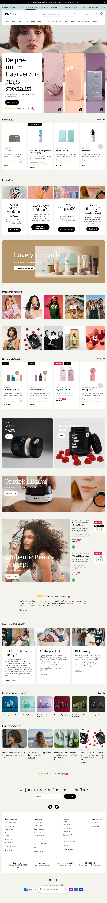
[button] (100, 146)
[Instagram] (50, 807)
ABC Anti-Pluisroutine (80, 556)
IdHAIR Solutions (68, 849)
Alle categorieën (10, 21)
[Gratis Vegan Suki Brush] (40, 217)
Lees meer (20, 7)
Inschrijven (70, 796)
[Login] (96, 14)
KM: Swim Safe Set (37, 390)
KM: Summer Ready (11, 390)
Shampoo (86, 151)
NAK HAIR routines (69, 842)
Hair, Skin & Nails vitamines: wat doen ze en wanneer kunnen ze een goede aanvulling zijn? (92, 756)
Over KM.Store (39, 829)
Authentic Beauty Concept (80, 520)
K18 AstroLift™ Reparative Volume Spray (40, 152)
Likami (65, 853)
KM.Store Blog (39, 847)
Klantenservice (11, 819)
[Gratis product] (53, 665)
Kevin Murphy (67, 824)
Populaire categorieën (67, 820)
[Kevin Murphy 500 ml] (66, 217)
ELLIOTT (102, 21)
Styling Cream (87, 390)
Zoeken (75, 14)
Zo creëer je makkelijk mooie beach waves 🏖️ (39, 753)
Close (104, 2)
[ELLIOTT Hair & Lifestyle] (18, 665)
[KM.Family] (88, 665)
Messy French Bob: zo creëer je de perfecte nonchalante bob (13, 755)
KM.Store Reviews (40, 843)
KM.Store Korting (40, 839)
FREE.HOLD (8, 151)
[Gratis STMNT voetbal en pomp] (14, 217)
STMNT (84, 148)
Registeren (95, 826)
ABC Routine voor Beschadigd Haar (80, 524)
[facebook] (57, 807)
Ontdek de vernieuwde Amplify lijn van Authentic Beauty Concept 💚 (66, 755)
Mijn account (97, 819)
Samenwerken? (39, 851)
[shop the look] (59, 109)
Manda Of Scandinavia (89, 387)
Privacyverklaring (11, 846)
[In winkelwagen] (73, 547)
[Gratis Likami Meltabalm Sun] (92, 217)
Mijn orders (95, 822)
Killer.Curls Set (62, 151)
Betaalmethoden (11, 822)
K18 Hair (65, 845)
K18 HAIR (33, 148)
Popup (21, 162)
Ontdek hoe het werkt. (71, 2)
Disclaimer (8, 850)
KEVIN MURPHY (9, 148)
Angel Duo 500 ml (63, 390)
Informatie (38, 819)
